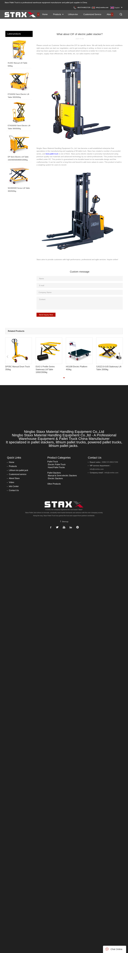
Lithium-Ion (73, 14)
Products (57, 14)
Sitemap (64, 522)
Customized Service (92, 14)
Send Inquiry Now (46, 315)
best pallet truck (52, 154)
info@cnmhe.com (102, 7)
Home (45, 14)
